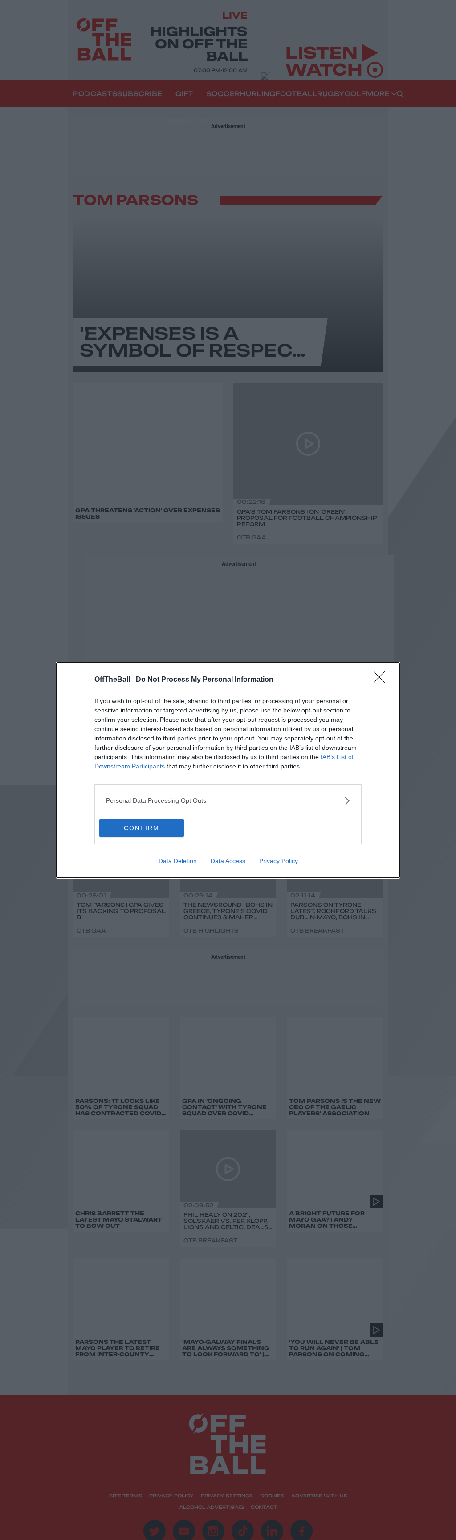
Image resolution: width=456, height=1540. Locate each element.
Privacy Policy (278, 860)
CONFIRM (141, 828)
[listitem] (228, 800)
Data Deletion (178, 860)
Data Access (228, 860)
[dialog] (228, 770)
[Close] (382, 679)
